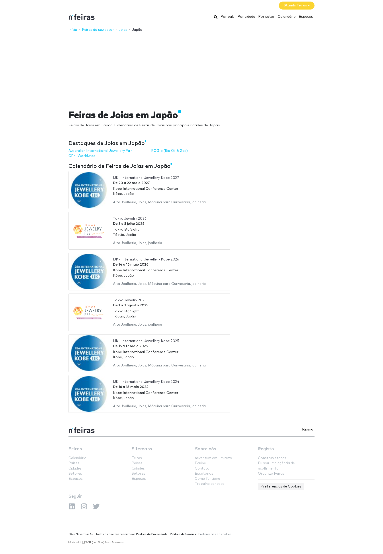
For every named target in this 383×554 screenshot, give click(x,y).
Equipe (200, 463)
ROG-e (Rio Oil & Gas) (169, 151)
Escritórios (204, 473)
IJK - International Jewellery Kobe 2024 (146, 382)
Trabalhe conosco (210, 483)
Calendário (287, 16)
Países (73, 463)
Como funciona (207, 478)
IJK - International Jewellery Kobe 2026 (146, 259)
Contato (202, 468)
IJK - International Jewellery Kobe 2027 (146, 178)
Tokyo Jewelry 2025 (130, 300)
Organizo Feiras (271, 473)
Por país (227, 16)
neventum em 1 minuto (213, 458)
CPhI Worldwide (81, 156)
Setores (75, 473)
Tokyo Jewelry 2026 (130, 218)
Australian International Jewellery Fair (100, 151)
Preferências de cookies (214, 534)
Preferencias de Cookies (281, 486)
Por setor (266, 16)
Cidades (75, 468)
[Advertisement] (191, 68)
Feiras (75, 449)
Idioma (307, 429)
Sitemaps (142, 449)
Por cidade (246, 16)
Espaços (306, 16)
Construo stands (272, 458)
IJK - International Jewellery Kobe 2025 (146, 341)
